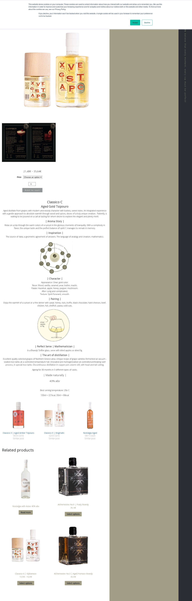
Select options (73, 514)
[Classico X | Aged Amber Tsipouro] (18, 415)
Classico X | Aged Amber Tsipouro (18, 433)
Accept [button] (135, 22)
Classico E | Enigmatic (54, 433)
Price (19, 177)
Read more (26, 512)
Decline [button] (147, 22)
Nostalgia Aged (90, 433)
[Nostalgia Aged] (90, 415)
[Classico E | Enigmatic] (54, 415)
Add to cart (32, 190)
